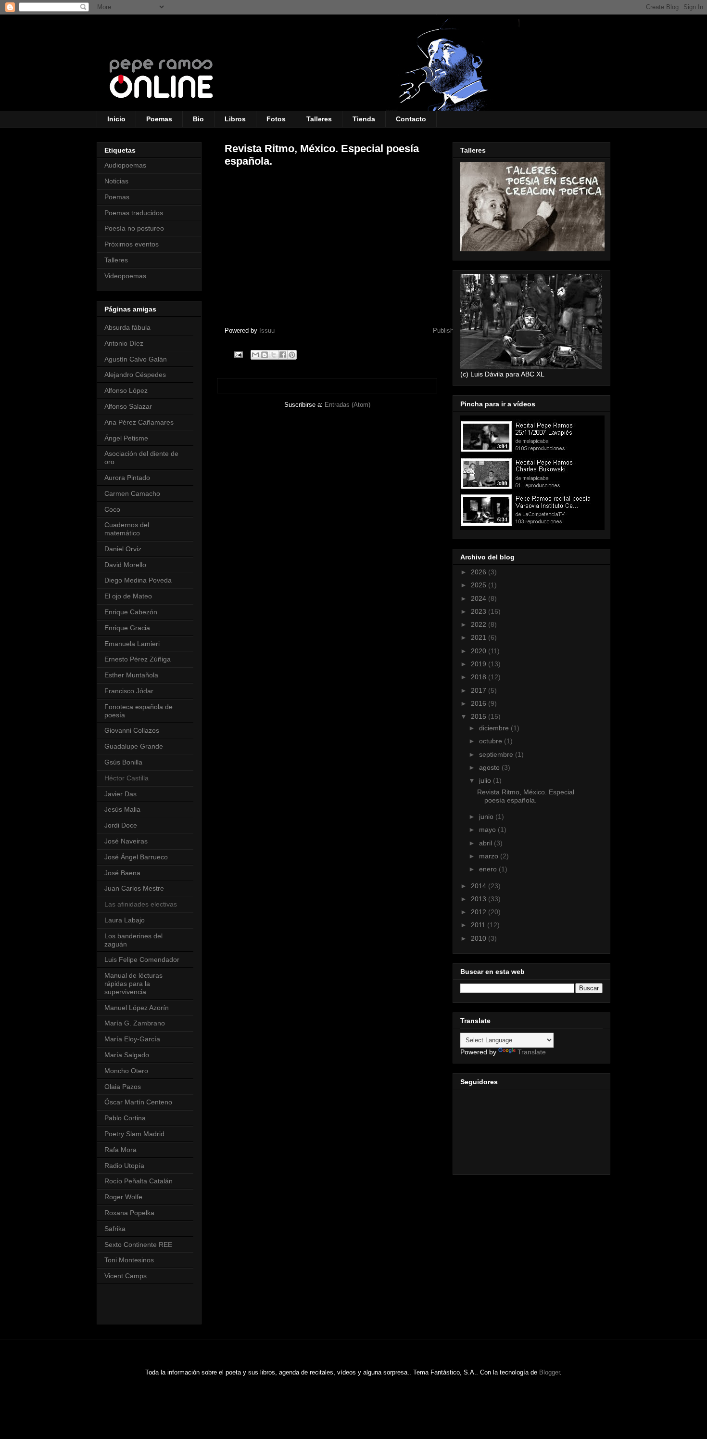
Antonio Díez (123, 343)
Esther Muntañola (131, 675)
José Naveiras (126, 841)
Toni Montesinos (129, 1260)
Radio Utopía (124, 1165)
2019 (479, 664)
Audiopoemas (125, 165)
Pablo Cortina (125, 1118)
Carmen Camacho (132, 493)
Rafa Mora (120, 1150)
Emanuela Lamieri (132, 644)
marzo (489, 856)
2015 (479, 716)
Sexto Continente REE (138, 1244)
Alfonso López (126, 390)
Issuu (267, 330)
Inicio (116, 119)
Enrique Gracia (127, 628)
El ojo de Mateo (128, 596)
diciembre (495, 728)
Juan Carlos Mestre (134, 888)
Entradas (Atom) (347, 404)
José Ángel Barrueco (136, 857)
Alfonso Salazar (128, 406)
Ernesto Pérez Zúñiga (137, 659)
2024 (479, 598)
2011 (479, 925)
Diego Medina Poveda (138, 580)
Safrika (115, 1228)
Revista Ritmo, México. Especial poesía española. (525, 796)
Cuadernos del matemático (126, 529)
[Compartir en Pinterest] (292, 355)
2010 (479, 938)
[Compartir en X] (273, 355)
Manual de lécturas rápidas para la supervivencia (133, 984)
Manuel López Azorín (136, 1007)
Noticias (116, 181)
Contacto (411, 119)
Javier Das (120, 794)
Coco (112, 509)
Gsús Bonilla (123, 762)
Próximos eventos (131, 244)
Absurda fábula (127, 327)
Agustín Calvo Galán (135, 359)
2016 (479, 703)
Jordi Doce (120, 825)
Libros (235, 119)
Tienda (364, 119)
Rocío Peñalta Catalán (138, 1181)
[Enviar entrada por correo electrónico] (238, 354)
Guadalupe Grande (133, 746)
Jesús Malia (122, 809)
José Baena (122, 873)
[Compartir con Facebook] (283, 355)
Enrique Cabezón (130, 612)
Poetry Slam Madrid (134, 1134)
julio (486, 780)
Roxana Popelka (129, 1213)
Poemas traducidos (133, 213)
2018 (479, 677)
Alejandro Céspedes (135, 374)
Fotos (276, 119)
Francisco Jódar (128, 691)
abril (486, 843)
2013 (479, 899)
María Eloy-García (132, 1039)
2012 (479, 912)
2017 (479, 690)
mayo (488, 829)
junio (487, 816)
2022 (479, 624)
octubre (491, 741)
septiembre (497, 754)
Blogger (549, 1372)
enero (489, 869)
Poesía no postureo (134, 228)
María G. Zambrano (134, 1023)
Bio (198, 119)
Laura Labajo (124, 920)
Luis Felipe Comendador (141, 959)
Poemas (159, 119)
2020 (479, 651)
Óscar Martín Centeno (138, 1102)
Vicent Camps (125, 1276)
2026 (479, 572)
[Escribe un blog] (264, 355)
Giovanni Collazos (131, 730)
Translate (532, 1052)
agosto (490, 767)
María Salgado (126, 1055)
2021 (479, 637)
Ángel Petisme (126, 438)
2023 (479, 611)
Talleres (319, 119)
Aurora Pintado (127, 477)
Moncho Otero (126, 1071)
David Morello (125, 565)
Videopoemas (125, 276)
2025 (479, 585)
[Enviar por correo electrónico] (255, 355)
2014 (479, 886)
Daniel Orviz (122, 549)
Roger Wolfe (123, 1197)
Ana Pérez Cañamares (139, 422)
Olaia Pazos (122, 1086)
